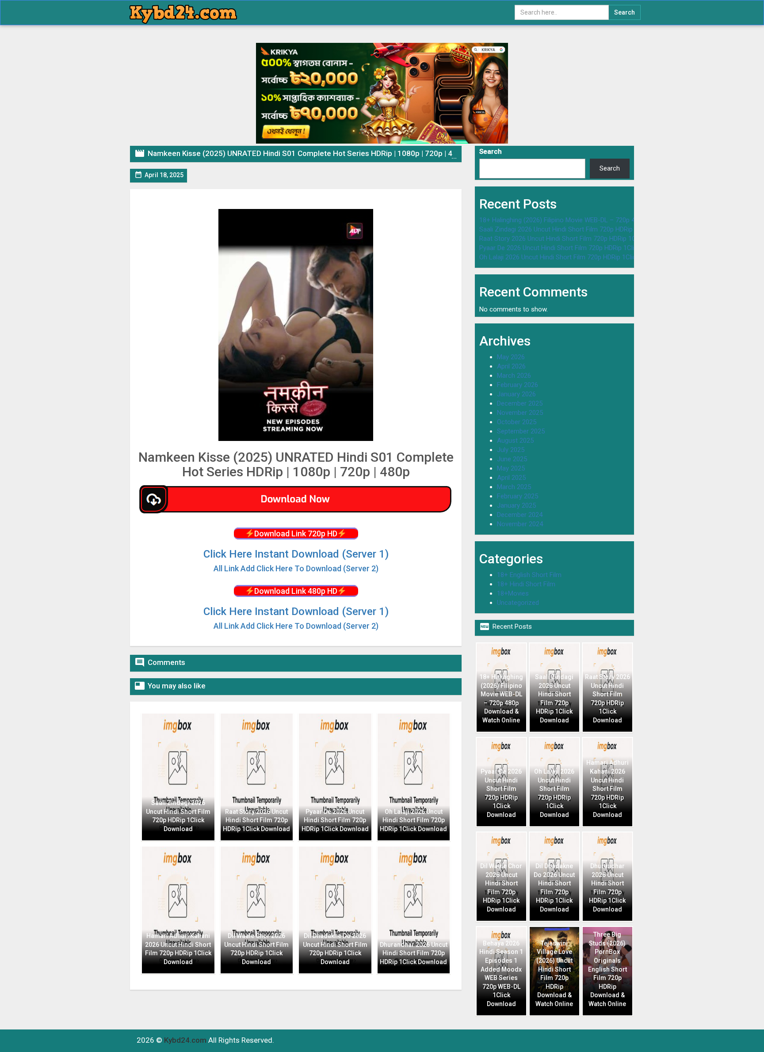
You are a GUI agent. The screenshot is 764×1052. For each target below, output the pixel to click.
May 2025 (511, 468)
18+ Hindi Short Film (526, 584)
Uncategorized (518, 603)
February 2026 (517, 385)
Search (490, 152)
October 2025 (516, 422)
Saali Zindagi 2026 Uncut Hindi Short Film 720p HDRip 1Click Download (580, 229)
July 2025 (510, 450)
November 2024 (520, 524)
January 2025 (516, 505)
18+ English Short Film (529, 575)
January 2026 (516, 394)
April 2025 (511, 478)
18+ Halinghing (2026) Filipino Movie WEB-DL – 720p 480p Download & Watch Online (600, 220)
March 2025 (514, 487)
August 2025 (515, 440)
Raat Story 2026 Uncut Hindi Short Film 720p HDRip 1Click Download (577, 239)
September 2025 (521, 431)
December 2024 (519, 515)
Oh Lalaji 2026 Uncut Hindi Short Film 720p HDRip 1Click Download (574, 257)
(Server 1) (296, 554)
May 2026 (511, 357)
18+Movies (513, 593)
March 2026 (514, 376)
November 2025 (520, 413)
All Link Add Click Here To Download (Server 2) (296, 625)
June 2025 (512, 459)
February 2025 (517, 496)
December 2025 (519, 403)
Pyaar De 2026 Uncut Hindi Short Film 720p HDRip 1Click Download (575, 248)
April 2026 (511, 366)
